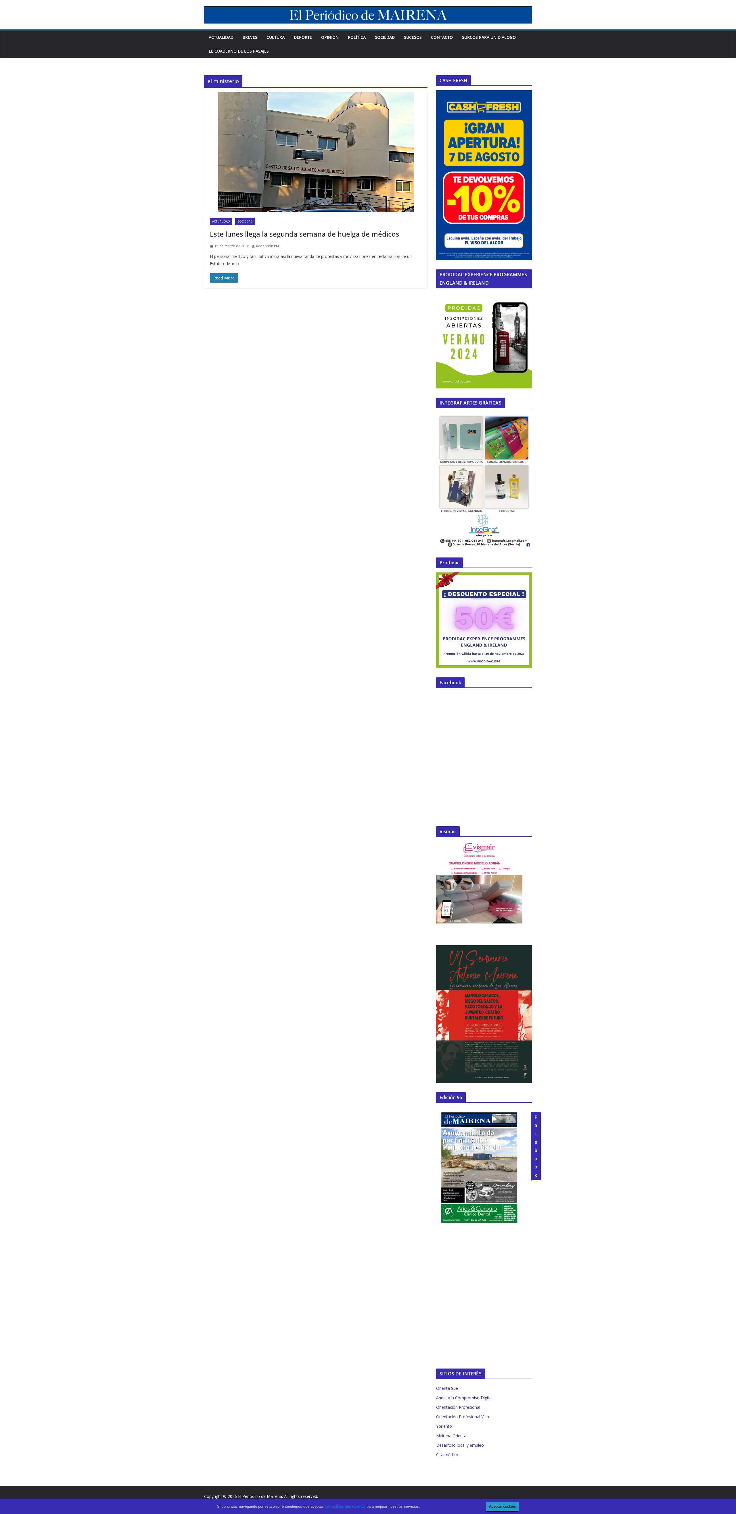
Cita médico (447, 1454)
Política (357, 37)
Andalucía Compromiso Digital (464, 1397)
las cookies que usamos (345, 1506)
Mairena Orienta (451, 1435)
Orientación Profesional (458, 1407)
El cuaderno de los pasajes (239, 51)
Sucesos (413, 37)
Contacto (442, 37)
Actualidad (221, 37)
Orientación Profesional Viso (462, 1416)
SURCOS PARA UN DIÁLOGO (489, 37)
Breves (250, 37)
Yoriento (444, 1426)
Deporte (303, 37)
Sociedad (385, 37)
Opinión (330, 37)
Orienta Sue (447, 1388)
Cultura (276, 37)
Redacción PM (267, 246)
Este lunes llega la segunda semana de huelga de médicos (304, 234)
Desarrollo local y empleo (460, 1445)
